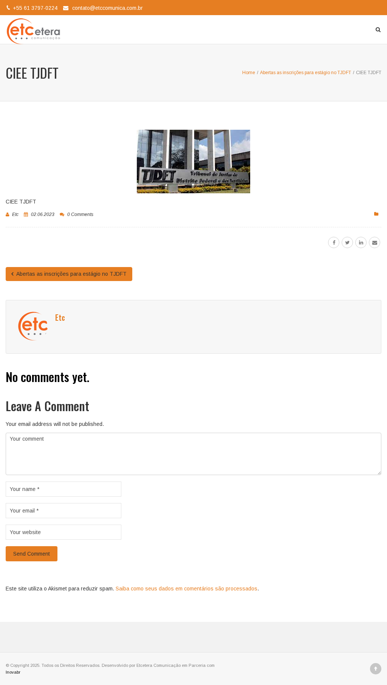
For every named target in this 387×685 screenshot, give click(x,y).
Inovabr (13, 672)
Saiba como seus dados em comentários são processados (186, 589)
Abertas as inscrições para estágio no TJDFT (71, 274)
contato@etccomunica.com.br (107, 8)
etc (15, 214)
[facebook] (333, 242)
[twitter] (347, 242)
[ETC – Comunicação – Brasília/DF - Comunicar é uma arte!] (35, 29)
